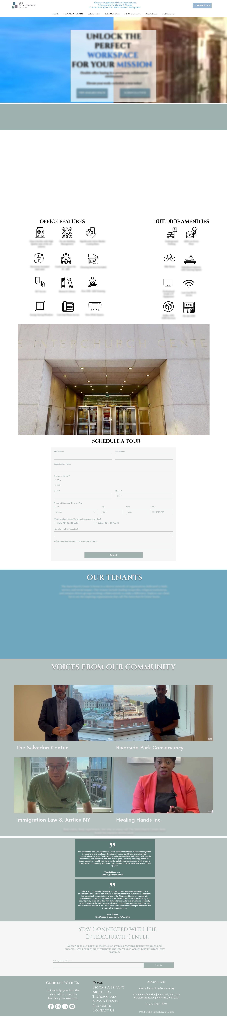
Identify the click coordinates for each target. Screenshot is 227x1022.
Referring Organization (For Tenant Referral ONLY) (75, 541)
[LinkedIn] (65, 1006)
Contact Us (102, 1010)
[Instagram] (58, 1006)
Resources (101, 1006)
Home (97, 983)
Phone (118, 491)
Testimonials (102, 996)
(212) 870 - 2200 (156, 982)
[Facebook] (51, 1006)
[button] (73, 14)
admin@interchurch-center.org (156, 988)
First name (59, 451)
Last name (120, 451)
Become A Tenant (102, 987)
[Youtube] (72, 1006)
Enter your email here (62, 961)
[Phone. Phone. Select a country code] (119, 496)
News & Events (102, 1001)
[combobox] (76, 512)
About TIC (101, 992)
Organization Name (62, 464)
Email (57, 491)
